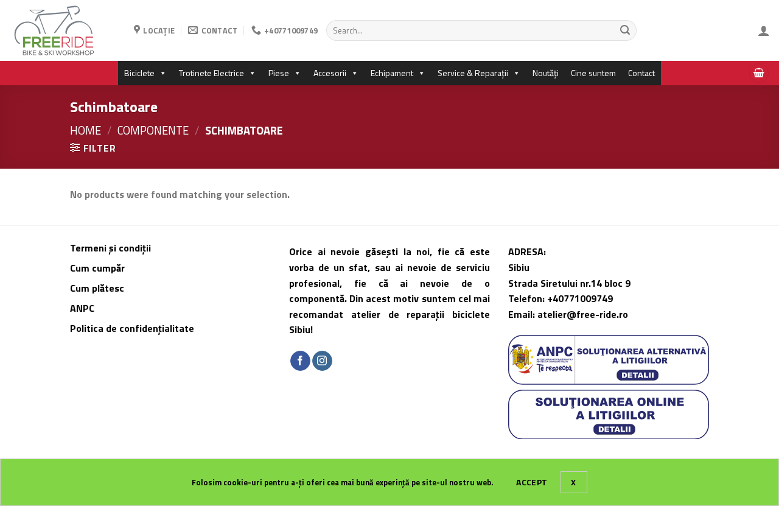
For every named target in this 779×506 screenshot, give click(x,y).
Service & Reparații (473, 72)
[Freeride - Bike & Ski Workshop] (62, 30)
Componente (153, 130)
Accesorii (329, 72)
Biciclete (139, 72)
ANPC (82, 308)
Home (85, 130)
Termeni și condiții (110, 248)
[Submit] (625, 30)
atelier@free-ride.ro (582, 314)
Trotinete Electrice (211, 72)
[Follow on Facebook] (300, 361)
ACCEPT (532, 482)
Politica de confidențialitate (132, 328)
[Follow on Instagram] (322, 361)
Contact (641, 72)
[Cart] (759, 73)
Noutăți (546, 72)
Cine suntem (593, 72)
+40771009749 (580, 298)
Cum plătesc (98, 288)
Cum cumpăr (98, 268)
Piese (278, 72)
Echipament (392, 72)
